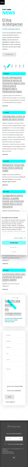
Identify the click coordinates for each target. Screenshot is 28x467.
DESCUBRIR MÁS (9, 54)
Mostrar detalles (18, 238)
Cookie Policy (11, 453)
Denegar (14, 252)
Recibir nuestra (14, 390)
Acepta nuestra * (15, 387)
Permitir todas (14, 242)
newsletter (18, 390)
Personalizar (13, 247)
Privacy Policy (19, 386)
